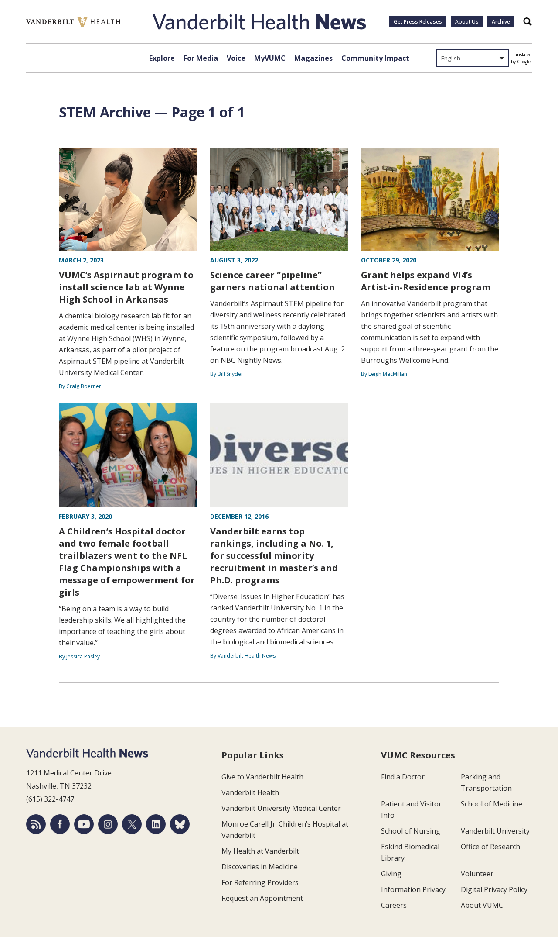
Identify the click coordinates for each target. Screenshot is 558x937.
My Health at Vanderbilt (260, 851)
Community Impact (375, 58)
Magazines (313, 58)
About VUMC (482, 905)
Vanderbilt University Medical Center (281, 808)
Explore (162, 58)
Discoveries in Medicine (259, 867)
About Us (467, 21)
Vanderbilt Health (250, 792)
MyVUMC (270, 58)
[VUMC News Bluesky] (180, 824)
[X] (132, 824)
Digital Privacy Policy (494, 889)
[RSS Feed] (36, 824)
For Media (201, 58)
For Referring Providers (260, 882)
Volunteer (477, 873)
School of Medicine (491, 804)
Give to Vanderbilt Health (262, 777)
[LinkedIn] (156, 824)
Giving (391, 873)
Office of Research (490, 846)
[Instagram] (108, 824)
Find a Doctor (403, 777)
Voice (236, 58)
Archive (501, 21)
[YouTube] (84, 824)
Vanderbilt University (495, 831)
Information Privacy (413, 889)
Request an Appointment (262, 898)
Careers (394, 905)
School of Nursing (410, 831)
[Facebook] (60, 824)
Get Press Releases (418, 21)
